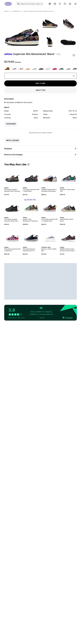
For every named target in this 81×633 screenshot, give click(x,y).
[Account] (60, 4)
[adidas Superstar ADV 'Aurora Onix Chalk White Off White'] (75, 68)
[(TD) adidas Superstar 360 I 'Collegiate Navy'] (49, 206)
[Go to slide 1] (10, 215)
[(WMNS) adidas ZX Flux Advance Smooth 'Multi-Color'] (68, 235)
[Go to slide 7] (33, 215)
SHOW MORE (11, 124)
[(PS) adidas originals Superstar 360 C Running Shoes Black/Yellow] (12, 176)
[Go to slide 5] (31, 215)
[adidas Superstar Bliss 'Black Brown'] (68, 206)
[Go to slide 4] (50, 245)
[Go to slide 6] (32, 215)
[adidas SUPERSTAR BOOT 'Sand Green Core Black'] (7, 68)
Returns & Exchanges (13, 155)
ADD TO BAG (40, 83)
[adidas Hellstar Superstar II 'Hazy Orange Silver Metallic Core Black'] (27, 68)
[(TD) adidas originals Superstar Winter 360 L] (12, 206)
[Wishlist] (65, 3)
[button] (28, 164)
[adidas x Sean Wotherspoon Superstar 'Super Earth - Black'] (31, 206)
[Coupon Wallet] (55, 4)
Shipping (8, 148)
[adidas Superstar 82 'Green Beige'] (61, 68)
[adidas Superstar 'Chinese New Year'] (68, 176)
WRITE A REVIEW (12, 140)
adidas (6, 11)
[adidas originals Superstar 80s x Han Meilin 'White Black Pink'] (49, 176)
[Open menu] (75, 3)
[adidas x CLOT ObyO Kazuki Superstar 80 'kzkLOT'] (68, 68)
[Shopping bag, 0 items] (70, 3)
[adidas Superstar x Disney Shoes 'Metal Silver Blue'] (34, 68)
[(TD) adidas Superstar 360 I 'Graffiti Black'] (31, 176)
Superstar (16, 11)
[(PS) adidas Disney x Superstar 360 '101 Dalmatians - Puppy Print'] (31, 235)
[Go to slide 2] (11, 215)
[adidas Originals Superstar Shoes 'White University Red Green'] (14, 68)
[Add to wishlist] (74, 55)
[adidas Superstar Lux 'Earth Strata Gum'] (41, 68)
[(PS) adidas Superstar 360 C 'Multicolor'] (12, 235)
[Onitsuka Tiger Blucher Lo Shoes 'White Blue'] (49, 235)
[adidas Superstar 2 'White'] (48, 68)
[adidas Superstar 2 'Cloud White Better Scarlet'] (21, 68)
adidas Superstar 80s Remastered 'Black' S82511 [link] (39, 11)
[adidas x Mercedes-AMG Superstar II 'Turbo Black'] (54, 68)
